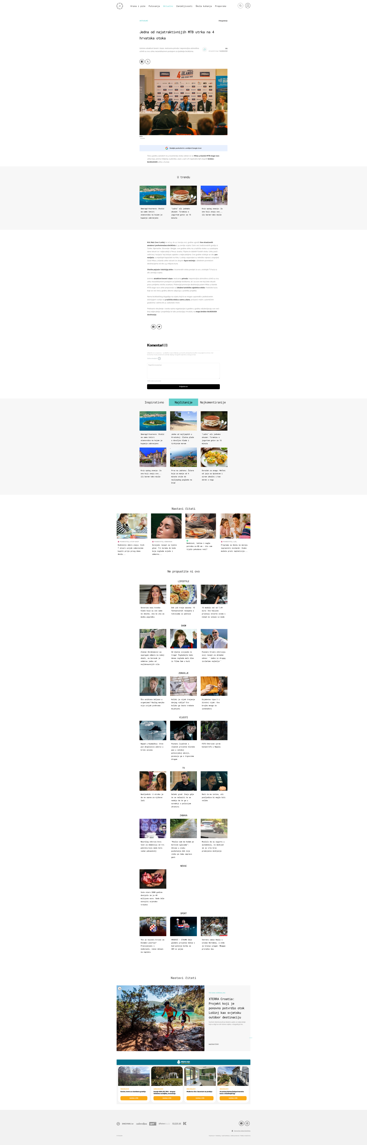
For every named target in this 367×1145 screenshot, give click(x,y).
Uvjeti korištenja (225, 1135)
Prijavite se (183, 387)
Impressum (212, 1135)
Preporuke (220, 6)
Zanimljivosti (184, 6)
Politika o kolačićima (245, 1135)
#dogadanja (223, 21)
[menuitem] (247, 5)
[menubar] (247, 5)
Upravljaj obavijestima (242, 1131)
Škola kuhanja (204, 6)
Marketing (218, 1135)
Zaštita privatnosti (234, 1135)
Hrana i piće (137, 6)
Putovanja (154, 6)
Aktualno (168, 6)
